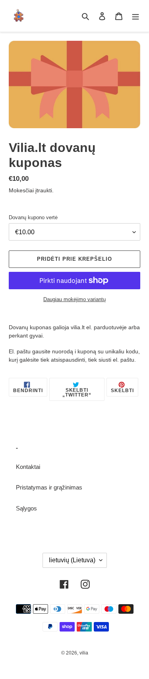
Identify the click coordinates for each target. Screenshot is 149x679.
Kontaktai (28, 466)
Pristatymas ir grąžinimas (49, 487)
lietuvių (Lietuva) (72, 560)
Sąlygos (26, 508)
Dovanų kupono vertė (33, 217)
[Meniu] (135, 16)
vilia (83, 653)
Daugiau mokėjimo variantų (74, 299)
